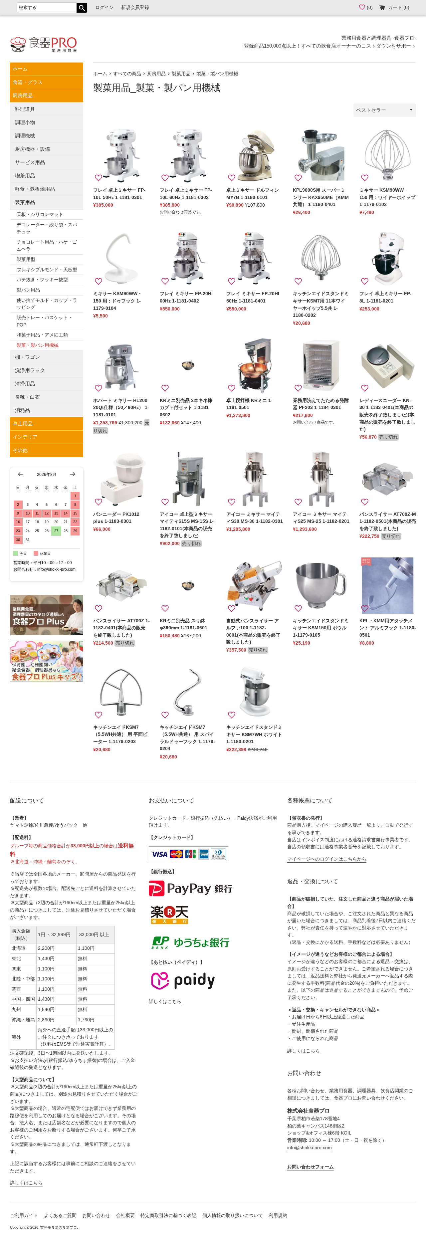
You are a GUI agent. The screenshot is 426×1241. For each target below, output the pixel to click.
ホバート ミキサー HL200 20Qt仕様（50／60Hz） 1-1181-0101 (121, 407)
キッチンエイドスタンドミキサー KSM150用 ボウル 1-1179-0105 (321, 628)
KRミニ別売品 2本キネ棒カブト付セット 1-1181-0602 (186, 407)
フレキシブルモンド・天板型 (47, 269)
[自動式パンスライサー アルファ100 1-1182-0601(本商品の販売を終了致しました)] (254, 585)
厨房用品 (23, 95)
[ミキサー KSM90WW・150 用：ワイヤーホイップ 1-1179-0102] (387, 155)
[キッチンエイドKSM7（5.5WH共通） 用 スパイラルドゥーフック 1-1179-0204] (188, 692)
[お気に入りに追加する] (98, 178)
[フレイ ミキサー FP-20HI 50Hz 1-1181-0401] (254, 258)
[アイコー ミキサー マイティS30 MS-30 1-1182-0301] (254, 479)
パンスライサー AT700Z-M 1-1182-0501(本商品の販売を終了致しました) (387, 521)
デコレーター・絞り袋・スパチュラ (47, 228)
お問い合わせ (96, 1215)
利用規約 (278, 1215)
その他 (20, 450)
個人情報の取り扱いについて (232, 1215)
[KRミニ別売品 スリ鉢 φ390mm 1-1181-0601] (188, 585)
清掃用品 (25, 383)
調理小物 (25, 122)
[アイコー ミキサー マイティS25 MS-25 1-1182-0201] (321, 479)
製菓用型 (26, 259)
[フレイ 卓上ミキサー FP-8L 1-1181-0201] (387, 258)
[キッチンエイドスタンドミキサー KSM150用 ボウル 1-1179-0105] (321, 585)
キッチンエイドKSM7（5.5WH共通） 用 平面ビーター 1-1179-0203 (120, 734)
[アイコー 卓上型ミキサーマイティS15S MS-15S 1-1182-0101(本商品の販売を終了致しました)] (188, 479)
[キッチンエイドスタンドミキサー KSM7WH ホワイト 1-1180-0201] (254, 692)
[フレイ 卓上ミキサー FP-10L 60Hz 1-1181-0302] (188, 155)
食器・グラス (28, 82)
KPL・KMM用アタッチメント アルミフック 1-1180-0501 (387, 628)
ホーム (20, 69)
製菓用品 (25, 202)
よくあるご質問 (60, 1215)
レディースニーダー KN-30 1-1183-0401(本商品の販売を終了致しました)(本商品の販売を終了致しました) (387, 415)
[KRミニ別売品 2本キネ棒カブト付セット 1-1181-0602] (188, 365)
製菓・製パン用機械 (38, 345)
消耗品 (22, 410)
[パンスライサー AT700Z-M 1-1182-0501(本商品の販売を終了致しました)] (387, 479)
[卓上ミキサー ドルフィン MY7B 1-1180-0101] (254, 155)
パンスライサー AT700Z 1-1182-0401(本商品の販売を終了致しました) (121, 628)
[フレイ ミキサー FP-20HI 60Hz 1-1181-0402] (188, 258)
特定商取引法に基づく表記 (168, 1215)
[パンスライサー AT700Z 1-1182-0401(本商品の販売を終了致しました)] (121, 585)
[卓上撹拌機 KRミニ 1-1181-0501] (254, 365)
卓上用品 (23, 423)
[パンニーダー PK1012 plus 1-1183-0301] (121, 479)
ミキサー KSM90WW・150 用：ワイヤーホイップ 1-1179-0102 (387, 197)
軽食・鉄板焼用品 (35, 189)
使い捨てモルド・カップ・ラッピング (47, 304)
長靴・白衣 (27, 397)
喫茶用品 (25, 175)
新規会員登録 (135, 7)
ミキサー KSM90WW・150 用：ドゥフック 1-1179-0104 (117, 300)
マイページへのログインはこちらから (326, 859)
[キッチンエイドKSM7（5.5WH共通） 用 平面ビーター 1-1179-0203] (121, 692)
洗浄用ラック (30, 370)
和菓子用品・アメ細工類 (42, 334)
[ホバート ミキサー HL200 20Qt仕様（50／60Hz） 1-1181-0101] (121, 365)
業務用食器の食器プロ (58, 1227)
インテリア (25, 437)
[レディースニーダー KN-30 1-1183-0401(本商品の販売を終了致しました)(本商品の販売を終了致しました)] (387, 365)
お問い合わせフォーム (310, 1166)
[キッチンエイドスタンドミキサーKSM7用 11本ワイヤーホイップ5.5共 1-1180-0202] (321, 258)
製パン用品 (28, 290)
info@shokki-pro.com (309, 1147)
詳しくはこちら (26, 1182)
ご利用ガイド (24, 1215)
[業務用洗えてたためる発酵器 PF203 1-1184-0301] (321, 365)
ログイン (104, 7)
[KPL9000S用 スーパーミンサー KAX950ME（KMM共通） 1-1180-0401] (321, 155)
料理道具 (25, 109)
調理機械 (25, 135)
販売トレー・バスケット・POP (45, 321)
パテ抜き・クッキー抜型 (42, 279)
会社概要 (125, 1215)
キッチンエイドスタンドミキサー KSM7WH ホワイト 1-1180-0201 (254, 734)
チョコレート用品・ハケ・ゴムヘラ (47, 246)
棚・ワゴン (27, 357)
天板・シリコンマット (40, 214)
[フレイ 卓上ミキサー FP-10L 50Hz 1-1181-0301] (121, 155)
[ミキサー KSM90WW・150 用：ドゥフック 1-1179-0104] (121, 258)
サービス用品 (30, 162)
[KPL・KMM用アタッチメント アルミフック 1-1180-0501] (387, 585)
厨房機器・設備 (32, 149)
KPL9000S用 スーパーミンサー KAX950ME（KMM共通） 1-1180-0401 (321, 197)
